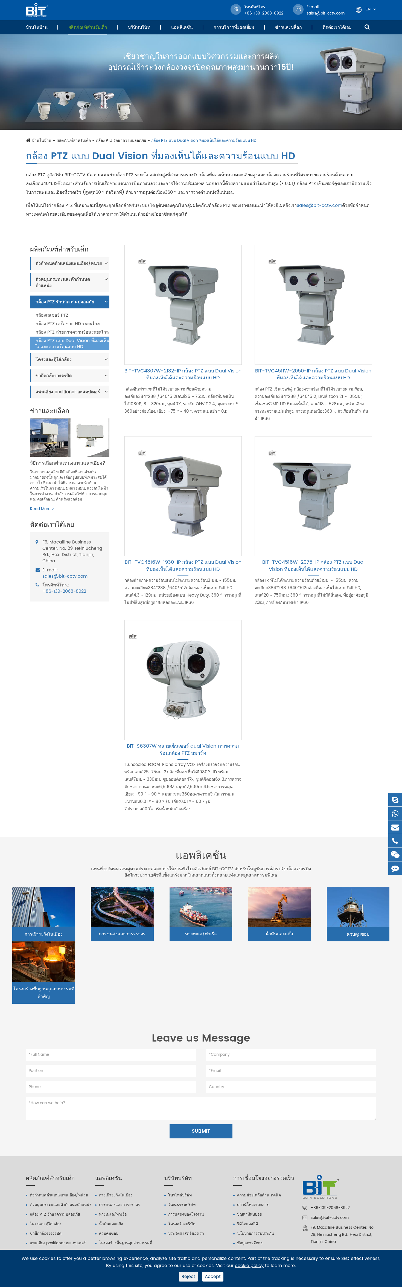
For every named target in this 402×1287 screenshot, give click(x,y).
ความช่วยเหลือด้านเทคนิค (259, 1195)
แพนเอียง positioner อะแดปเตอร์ (68, 391)
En (368, 9)
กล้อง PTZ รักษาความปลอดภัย (121, 140)
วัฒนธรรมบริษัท (182, 1205)
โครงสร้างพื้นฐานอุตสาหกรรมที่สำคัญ (43, 992)
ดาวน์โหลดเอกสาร (253, 1205)
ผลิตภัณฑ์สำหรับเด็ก (87, 27)
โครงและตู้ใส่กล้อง (54, 359)
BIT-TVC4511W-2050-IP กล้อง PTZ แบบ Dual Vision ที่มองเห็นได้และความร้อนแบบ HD (313, 374)
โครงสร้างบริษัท (181, 1224)
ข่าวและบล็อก (288, 27)
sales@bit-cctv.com (326, 10)
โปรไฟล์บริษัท (180, 1195)
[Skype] (395, 799)
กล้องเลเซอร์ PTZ (52, 315)
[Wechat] (395, 854)
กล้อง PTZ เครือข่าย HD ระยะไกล (68, 323)
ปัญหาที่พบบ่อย (249, 1214)
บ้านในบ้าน (37, 27)
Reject (188, 1276)
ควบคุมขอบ (358, 934)
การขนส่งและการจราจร (122, 934)
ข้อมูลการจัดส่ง (250, 1243)
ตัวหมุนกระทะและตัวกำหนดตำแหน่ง (63, 282)
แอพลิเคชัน (182, 27)
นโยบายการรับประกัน (255, 1233)
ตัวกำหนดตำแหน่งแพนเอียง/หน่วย (69, 263)
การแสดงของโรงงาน (186, 1214)
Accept (213, 1276)
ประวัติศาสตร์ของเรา (186, 1233)
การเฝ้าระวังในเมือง (44, 934)
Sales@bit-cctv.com (319, 205)
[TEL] (395, 841)
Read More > (42, 509)
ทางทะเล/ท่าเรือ (201, 934)
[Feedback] (395, 868)
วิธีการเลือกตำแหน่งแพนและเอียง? (67, 463)
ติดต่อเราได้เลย (337, 27)
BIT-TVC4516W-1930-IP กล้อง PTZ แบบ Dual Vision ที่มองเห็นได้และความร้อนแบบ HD (183, 565)
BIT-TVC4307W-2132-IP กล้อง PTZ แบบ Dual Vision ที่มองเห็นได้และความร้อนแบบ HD (182, 374)
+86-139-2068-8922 (64, 591)
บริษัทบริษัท (139, 27)
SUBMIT (201, 1131)
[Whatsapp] (395, 813)
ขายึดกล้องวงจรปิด (54, 375)
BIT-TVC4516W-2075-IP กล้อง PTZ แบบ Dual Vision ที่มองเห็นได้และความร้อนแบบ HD (313, 565)
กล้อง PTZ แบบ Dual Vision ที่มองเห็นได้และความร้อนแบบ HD (204, 140)
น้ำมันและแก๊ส (279, 934)
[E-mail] (395, 827)
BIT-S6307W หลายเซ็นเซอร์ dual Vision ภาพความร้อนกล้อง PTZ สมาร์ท (183, 749)
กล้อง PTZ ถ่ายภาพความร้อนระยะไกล (72, 332)
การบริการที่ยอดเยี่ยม (234, 27)
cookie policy (249, 1265)
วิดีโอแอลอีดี (247, 1224)
